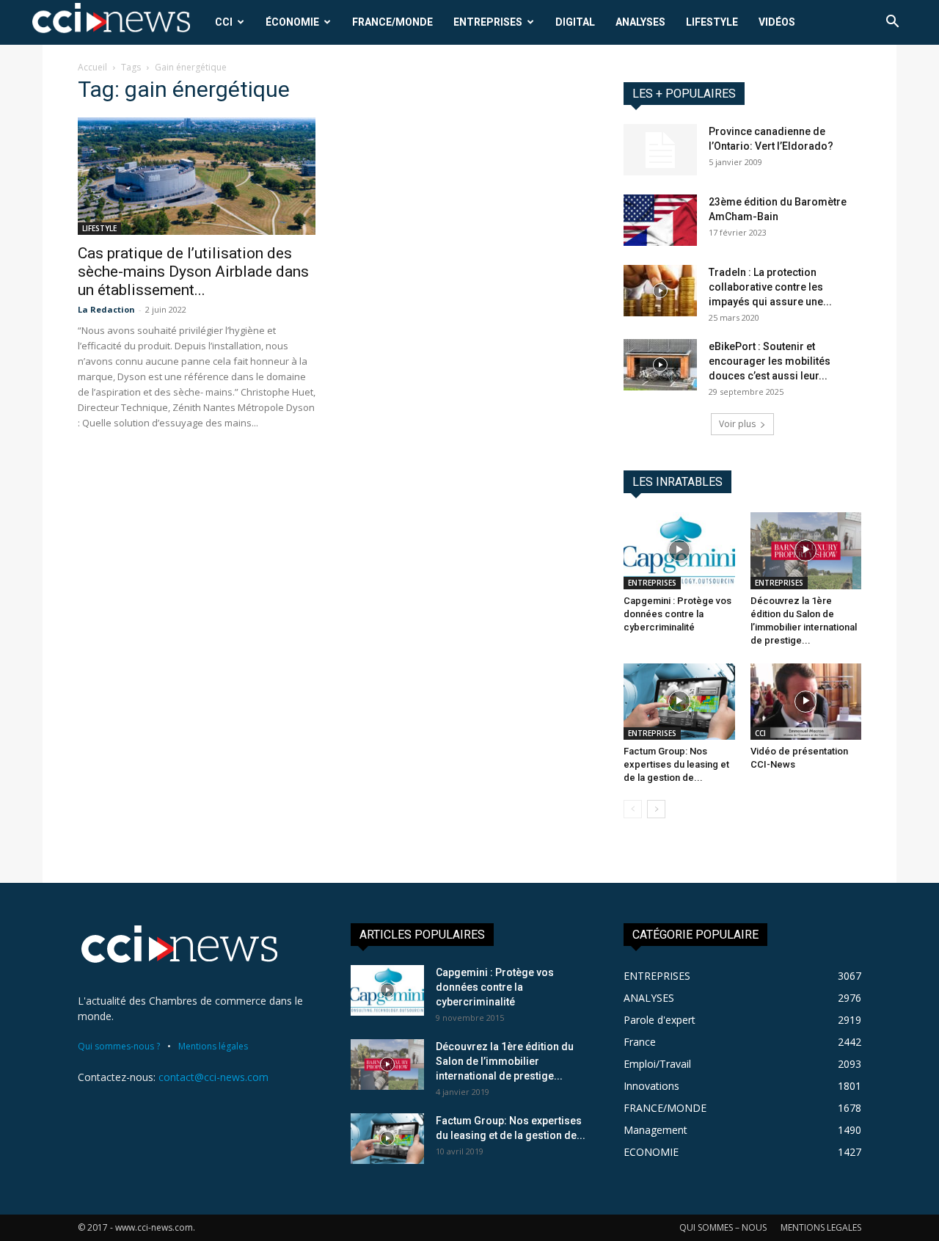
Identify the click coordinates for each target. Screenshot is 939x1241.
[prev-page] (633, 809)
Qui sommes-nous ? (119, 1046)
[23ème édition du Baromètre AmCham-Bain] (660, 220)
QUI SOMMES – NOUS (723, 1227)
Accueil (92, 67)
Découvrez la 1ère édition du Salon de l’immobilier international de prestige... (505, 1061)
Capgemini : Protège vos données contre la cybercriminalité (677, 614)
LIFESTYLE (712, 22)
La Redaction (106, 309)
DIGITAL (575, 22)
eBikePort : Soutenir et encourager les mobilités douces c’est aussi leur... (769, 361)
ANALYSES (640, 22)
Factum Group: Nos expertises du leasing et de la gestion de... (676, 764)
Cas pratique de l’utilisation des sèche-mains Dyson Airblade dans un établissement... (193, 271)
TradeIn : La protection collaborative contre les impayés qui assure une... (770, 286)
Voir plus (737, 424)
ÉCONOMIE (292, 22)
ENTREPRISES (487, 22)
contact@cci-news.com (213, 1077)
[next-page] (656, 809)
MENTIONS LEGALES (821, 1227)
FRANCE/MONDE (392, 22)
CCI (224, 22)
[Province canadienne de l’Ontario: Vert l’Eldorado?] (660, 149)
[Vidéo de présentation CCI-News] (806, 701)
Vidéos (777, 22)
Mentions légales (213, 1046)
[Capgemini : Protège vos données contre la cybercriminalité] (679, 550)
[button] (892, 23)
